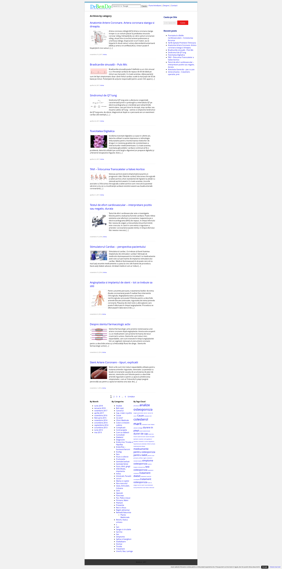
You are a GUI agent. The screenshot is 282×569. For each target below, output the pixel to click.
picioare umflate (138, 458)
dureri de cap (141, 433)
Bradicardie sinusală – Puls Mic (108, 64)
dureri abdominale (144, 431)
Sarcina (119, 532)
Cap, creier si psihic (124, 413)
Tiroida (119, 546)
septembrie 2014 (101, 425)
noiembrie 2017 (100, 410)
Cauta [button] (182, 22)
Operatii (119, 493)
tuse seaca (146, 487)
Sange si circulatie (123, 529)
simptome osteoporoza (143, 462)
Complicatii (120, 427)
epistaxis (136, 439)
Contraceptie (121, 430)
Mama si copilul (122, 481)
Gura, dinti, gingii (123, 466)
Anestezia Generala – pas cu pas (181, 69)
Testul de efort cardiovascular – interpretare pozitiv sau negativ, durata (181, 64)
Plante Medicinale (125, 516)
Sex (117, 534)
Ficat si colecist (122, 456)
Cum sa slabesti (122, 432)
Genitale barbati (123, 461)
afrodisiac (136, 406)
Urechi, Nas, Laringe (124, 551)
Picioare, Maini (122, 500)
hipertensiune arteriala (140, 444)
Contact (174, 5)
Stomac (119, 544)
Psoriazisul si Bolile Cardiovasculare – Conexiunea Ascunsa (180, 38)
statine (150, 464)
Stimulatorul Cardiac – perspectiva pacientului (118, 246)
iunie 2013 (98, 430)
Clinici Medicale (122, 420)
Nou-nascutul (121, 483)
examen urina (143, 439)
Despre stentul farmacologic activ (110, 324)
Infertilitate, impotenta (121, 470)
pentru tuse (151, 455)
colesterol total (146, 424)
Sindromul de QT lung (103, 95)
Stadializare (121, 541)
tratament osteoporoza (142, 481)
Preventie (120, 505)
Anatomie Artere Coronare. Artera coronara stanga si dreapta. (182, 46)
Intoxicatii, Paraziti (123, 476)
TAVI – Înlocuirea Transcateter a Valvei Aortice (117, 169)
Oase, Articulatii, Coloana (123, 487)
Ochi (118, 490)
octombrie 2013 (100, 427)
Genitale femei (122, 464)
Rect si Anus (121, 507)
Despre (166, 5)
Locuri (118, 478)
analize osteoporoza (143, 407)
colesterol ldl (147, 416)
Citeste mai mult (275, 567)
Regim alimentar (123, 510)
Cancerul (119, 410)
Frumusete (120, 459)
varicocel (151, 487)
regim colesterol (147, 458)
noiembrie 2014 (100, 420)
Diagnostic (120, 439)
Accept (264, 567)
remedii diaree (138, 461)
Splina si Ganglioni (123, 539)
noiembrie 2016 (100, 415)
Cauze (118, 415)
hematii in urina (143, 441)
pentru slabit (140, 455)
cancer (145, 413)
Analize (119, 406)
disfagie (140, 428)
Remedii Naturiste (123, 512)
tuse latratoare (149, 485)
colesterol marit (141, 421)
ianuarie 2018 (100, 408)
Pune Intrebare (155, 5)
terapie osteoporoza (139, 467)
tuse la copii (140, 485)
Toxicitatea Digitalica (102, 131)
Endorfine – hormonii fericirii (123, 448)
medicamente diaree (139, 446)
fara (117, 454)
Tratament (120, 549)
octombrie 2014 (100, 423)
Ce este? (119, 418)
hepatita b (151, 441)
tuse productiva (138, 487)
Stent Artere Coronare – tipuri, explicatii (114, 362)
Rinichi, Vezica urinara (122, 521)
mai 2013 (98, 432)
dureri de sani (141, 436)
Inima (105, 54)
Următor (131, 396)
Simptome (120, 536)
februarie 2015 (100, 418)
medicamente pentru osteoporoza (144, 450)
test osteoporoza (141, 468)
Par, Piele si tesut (123, 498)
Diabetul (119, 437)
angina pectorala (138, 413)
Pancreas (120, 495)
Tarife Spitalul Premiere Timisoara (182, 43)
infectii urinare (151, 444)
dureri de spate (150, 436)
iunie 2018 (98, 406)
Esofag (119, 452)
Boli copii (120, 408)
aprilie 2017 (99, 413)
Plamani (119, 503)
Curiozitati (120, 435)
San (117, 527)
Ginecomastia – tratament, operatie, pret (179, 73)
